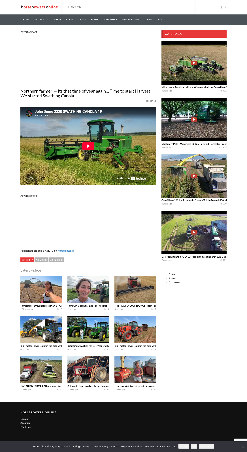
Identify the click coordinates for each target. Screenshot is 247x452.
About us (25, 423)
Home (26, 19)
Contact (24, 419)
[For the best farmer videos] (39, 7)
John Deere (110, 19)
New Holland (130, 19)
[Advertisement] (49, 59)
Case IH (57, 19)
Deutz (82, 19)
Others (148, 19)
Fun (160, 19)
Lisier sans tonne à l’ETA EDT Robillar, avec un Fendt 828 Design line (197, 256)
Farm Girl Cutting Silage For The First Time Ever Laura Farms (99, 305)
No (194, 446)
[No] (242, 447)
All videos (41, 19)
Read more (206, 446)
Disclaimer (25, 427)
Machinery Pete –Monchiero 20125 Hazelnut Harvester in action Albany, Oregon (203, 143)
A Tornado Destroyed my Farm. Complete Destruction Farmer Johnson (104, 386)
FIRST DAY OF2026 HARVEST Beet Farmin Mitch (140, 305)
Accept (184, 446)
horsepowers (66, 250)
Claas (70, 19)
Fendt (94, 19)
